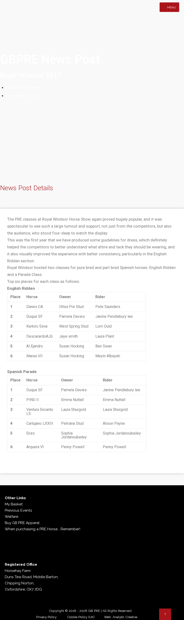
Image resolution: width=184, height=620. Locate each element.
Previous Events (18, 510)
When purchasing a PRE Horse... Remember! (42, 529)
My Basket (14, 504)
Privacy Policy (46, 617)
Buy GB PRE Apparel (22, 523)
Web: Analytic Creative (120, 617)
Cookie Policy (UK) (81, 617)
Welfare (11, 516)
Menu (171, 7)
